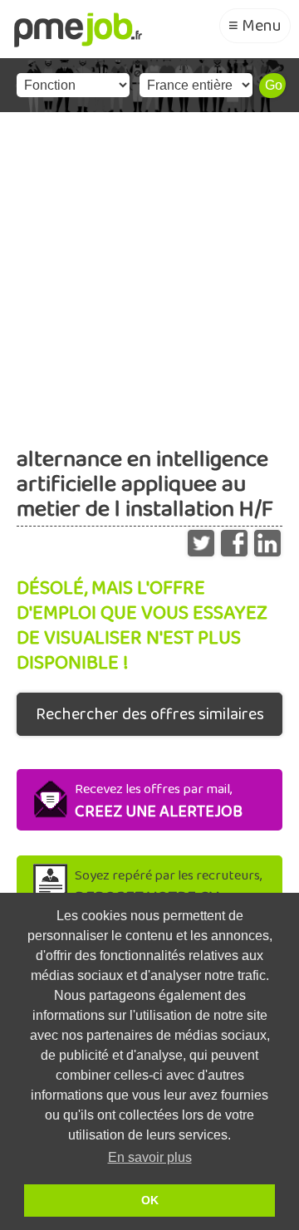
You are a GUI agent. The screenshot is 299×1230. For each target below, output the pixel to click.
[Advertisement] (149, 269)
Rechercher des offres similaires (150, 714)
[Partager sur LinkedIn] (267, 539)
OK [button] (150, 1200)
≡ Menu (255, 25)
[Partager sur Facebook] (234, 539)
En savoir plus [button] (150, 1157)
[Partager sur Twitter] (201, 539)
